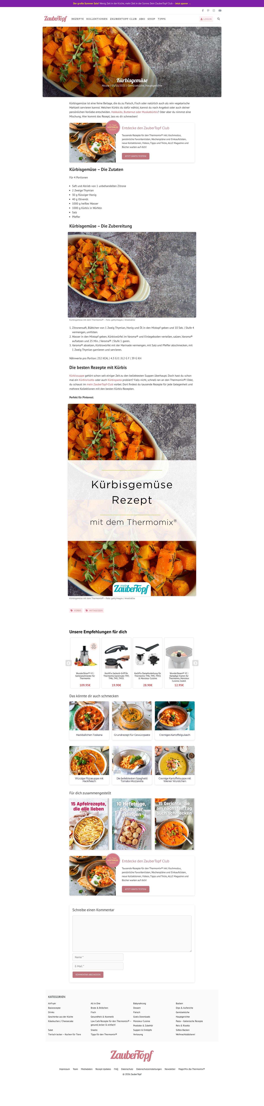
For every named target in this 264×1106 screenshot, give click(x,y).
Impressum (64, 1069)
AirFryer (52, 1003)
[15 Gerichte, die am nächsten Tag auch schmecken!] (175, 824)
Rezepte (78, 18)
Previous (69, 664)
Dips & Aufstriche (184, 1007)
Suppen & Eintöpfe (142, 1029)
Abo (142, 18)
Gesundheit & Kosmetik (102, 1016)
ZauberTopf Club (123, 18)
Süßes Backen (182, 1029)
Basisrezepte (54, 1007)
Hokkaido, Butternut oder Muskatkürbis (134, 112)
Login (207, 19)
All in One (95, 1003)
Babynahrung (139, 1003)
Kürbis (77, 610)
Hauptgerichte (153, 85)
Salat (50, 1029)
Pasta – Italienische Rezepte (189, 1021)
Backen (179, 1003)
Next (196, 664)
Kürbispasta (115, 380)
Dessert (137, 1007)
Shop (151, 18)
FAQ (116, 1069)
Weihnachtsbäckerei (185, 1034)
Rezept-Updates (103, 1069)
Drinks (51, 1012)
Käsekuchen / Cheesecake (60, 1021)
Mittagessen (96, 610)
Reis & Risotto (183, 1025)
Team (75, 1069)
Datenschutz (127, 1069)
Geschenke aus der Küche (60, 1016)
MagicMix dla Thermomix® (191, 1069)
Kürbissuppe (76, 375)
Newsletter (170, 1069)
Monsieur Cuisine (141, 1021)
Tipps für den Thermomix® (104, 1034)
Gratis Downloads (141, 1016)
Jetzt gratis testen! (135, 156)
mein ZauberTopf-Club (100, 384)
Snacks (94, 1029)
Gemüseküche (136, 85)
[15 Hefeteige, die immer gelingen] (132, 824)
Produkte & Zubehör (143, 1025)
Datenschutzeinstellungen (149, 1069)
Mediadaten (86, 1069)
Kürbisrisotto (86, 380)
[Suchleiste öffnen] (218, 18)
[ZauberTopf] (56, 18)
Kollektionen (97, 18)
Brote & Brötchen (99, 1007)
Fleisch (136, 1012)
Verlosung (138, 1034)
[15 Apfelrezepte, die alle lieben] (89, 824)
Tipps (162, 18)
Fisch (93, 1012)
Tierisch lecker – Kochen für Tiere (64, 1034)
